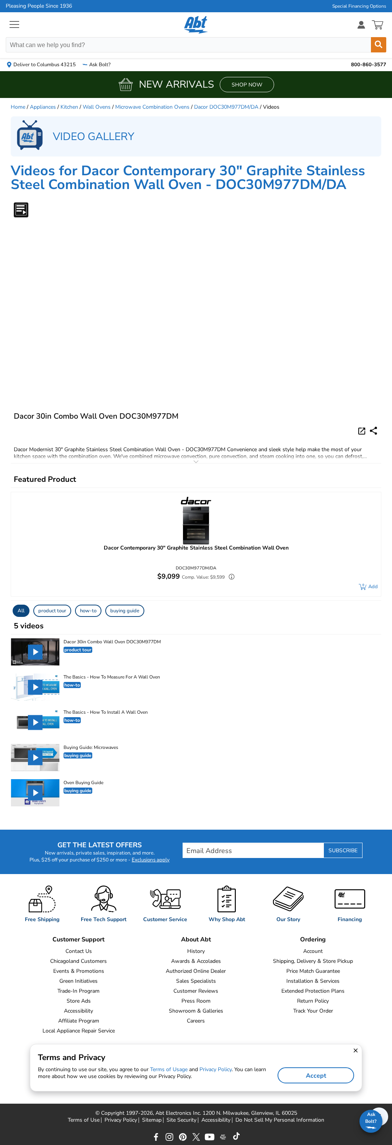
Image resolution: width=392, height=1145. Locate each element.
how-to (88, 610)
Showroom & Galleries (196, 1011)
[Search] (378, 44)
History (196, 951)
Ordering (313, 939)
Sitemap (152, 1120)
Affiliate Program (78, 1020)
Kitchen (69, 107)
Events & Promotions (78, 971)
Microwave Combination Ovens (152, 107)
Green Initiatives (78, 981)
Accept (316, 1076)
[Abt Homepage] (196, 24)
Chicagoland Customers (78, 961)
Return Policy (313, 1001)
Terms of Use (84, 1120)
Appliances (43, 107)
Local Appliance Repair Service (78, 1030)
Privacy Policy (121, 1120)
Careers (196, 1020)
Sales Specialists (196, 981)
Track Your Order (313, 1011)
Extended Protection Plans (313, 991)
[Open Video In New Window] (363, 430)
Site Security (181, 1120)
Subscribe (343, 850)
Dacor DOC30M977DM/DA (226, 107)
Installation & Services (313, 981)
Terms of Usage (169, 1069)
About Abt (196, 939)
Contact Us (78, 951)
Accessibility (78, 1011)
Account (313, 951)
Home (18, 107)
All (21, 610)
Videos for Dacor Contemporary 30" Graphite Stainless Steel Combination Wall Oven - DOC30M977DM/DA (188, 177)
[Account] (361, 24)
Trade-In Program (78, 991)
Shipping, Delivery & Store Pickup (313, 961)
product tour (52, 610)
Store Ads (79, 1001)
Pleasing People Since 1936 (39, 6)
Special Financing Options (359, 6)
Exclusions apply (151, 859)
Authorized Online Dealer (196, 971)
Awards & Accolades (196, 961)
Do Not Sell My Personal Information (279, 1120)
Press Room (196, 1001)
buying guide (124, 610)
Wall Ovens (97, 107)
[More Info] (230, 578)
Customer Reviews (195, 991)
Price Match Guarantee (313, 971)
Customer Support (78, 939)
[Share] (373, 430)
